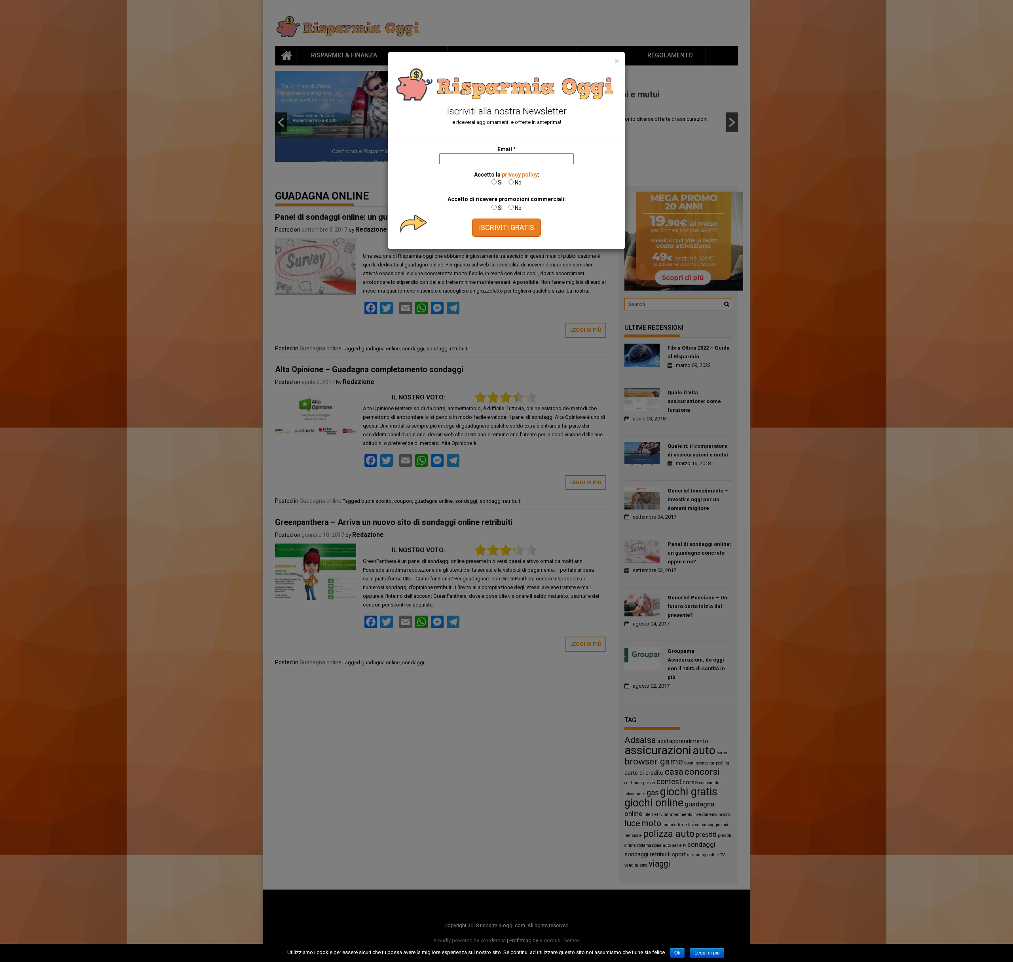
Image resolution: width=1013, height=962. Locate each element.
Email (506, 149)
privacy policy (520, 174)
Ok (677, 953)
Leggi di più (707, 953)
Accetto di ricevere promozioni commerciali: (507, 199)
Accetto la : (506, 174)
